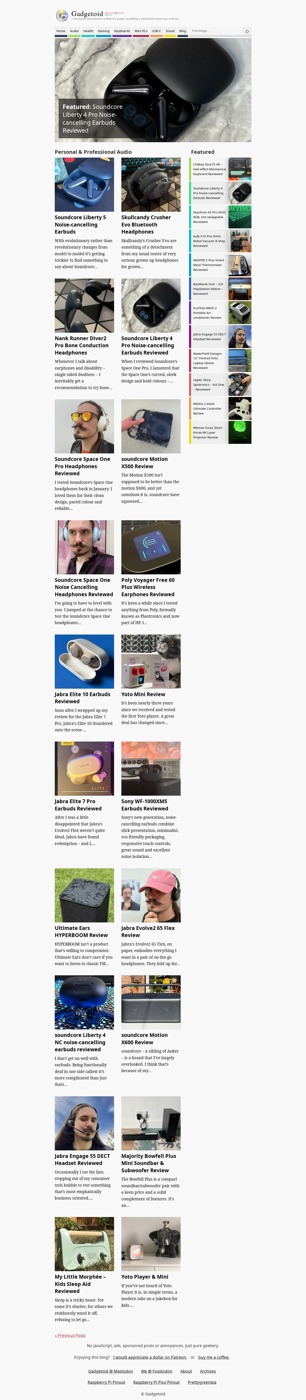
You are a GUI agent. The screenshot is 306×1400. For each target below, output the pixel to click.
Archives (208, 1371)
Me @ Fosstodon (156, 1371)
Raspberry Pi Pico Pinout (156, 1382)
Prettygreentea (202, 1382)
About (186, 1371)
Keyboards (122, 31)
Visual (170, 31)
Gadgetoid (87, 13)
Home (60, 31)
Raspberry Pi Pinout (106, 1382)
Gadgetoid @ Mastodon (110, 1371)
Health (88, 31)
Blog (182, 31)
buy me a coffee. (214, 1357)
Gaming (103, 31)
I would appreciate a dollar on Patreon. (150, 1357)
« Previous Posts (70, 1335)
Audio (74, 31)
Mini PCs (141, 31)
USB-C (156, 31)
